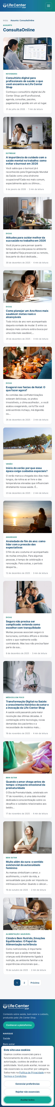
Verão (9, 464)
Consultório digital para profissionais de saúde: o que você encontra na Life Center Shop (24, 82)
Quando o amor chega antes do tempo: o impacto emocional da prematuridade (25, 784)
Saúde (6, 1038)
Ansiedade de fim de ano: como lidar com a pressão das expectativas (25, 544)
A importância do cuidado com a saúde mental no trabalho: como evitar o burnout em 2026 (26, 160)
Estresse (11, 153)
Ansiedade (11, 537)
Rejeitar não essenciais (28, 1091)
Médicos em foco (15, 697)
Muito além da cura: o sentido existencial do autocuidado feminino (24, 865)
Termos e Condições (15, 1076)
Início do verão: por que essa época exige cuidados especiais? (27, 470)
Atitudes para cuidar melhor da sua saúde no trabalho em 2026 (26, 239)
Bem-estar (11, 778)
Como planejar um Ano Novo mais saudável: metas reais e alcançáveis (27, 314)
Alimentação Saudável (18, 934)
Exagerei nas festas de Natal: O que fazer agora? (25, 389)
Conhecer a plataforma (19, 1025)
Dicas (9, 233)
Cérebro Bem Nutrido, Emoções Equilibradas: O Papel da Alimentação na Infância (25, 941)
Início (5, 20)
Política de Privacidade (31, 1072)
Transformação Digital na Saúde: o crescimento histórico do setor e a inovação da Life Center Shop (27, 704)
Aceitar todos (27, 1099)
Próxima (35, 982)
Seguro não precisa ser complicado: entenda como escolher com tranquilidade (23, 624)
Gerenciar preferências (27, 1083)
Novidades (11, 74)
